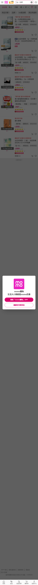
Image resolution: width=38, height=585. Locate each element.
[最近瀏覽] (36, 2)
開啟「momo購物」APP (19, 300)
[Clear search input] (32, 2)
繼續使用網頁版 (19, 305)
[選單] (2, 2)
